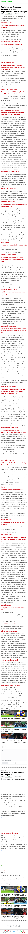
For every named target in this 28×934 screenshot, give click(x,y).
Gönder (5, 763)
